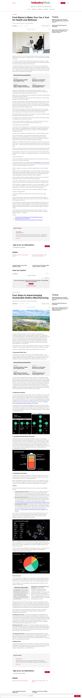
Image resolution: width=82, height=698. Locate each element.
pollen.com (38, 162)
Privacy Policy (31, 695)
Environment (14, 14)
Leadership (46, 9)
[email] (34, 29)
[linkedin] (29, 29)
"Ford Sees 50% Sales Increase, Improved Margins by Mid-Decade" (29, 219)
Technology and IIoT (16, 292)
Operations (40, 9)
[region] (31, 275)
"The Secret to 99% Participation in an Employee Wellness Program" (29, 217)
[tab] (15, 273)
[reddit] (32, 29)
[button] (13, 3)
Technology (34, 9)
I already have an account (31, 285)
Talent (29, 9)
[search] (15, 3)
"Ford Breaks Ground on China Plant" (22, 218)
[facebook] (27, 29)
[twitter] (31, 29)
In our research (16, 595)
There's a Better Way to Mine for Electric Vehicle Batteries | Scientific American (33, 506)
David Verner (14, 303)
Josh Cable (14, 25)
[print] (49, 29)
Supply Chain (51, 9)
